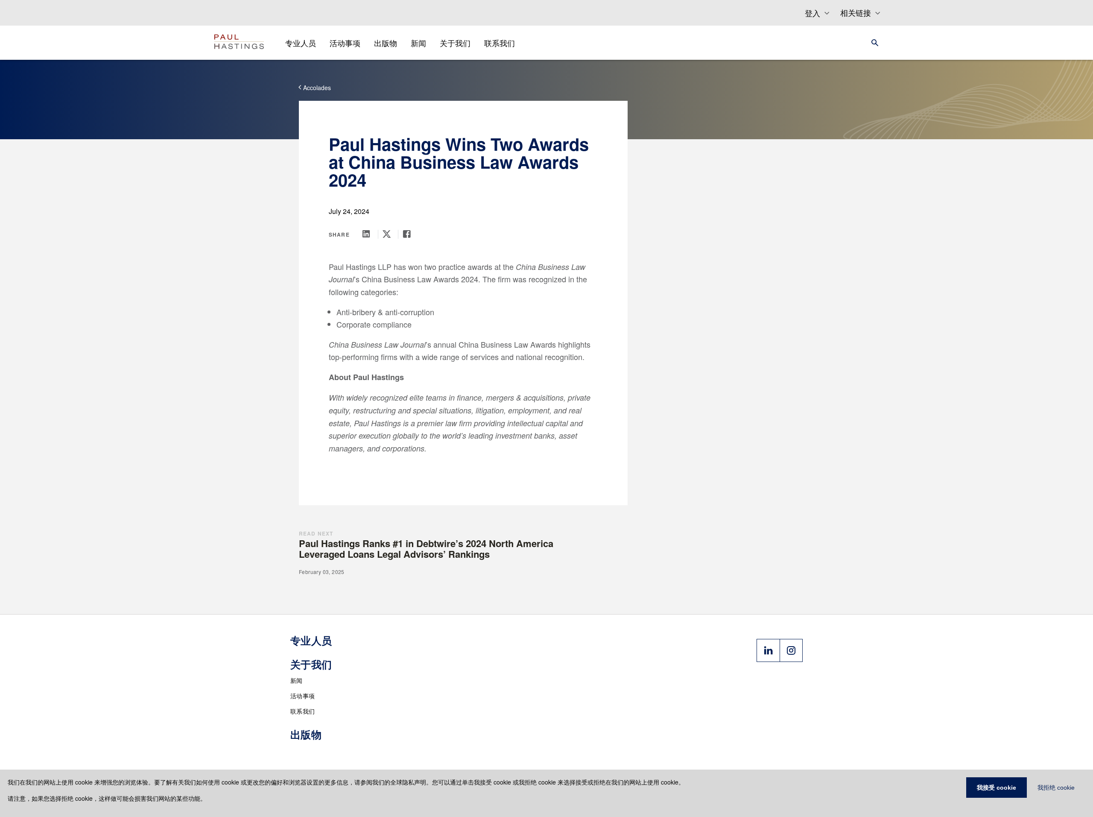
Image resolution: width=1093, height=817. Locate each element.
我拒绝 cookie (1056, 787)
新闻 (296, 680)
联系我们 (302, 711)
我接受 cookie (996, 787)
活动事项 (302, 695)
